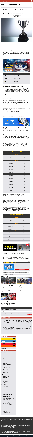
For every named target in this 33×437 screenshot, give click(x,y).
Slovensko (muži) (5, 386)
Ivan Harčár (8, 7)
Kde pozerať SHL (5, 372)
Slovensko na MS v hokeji (7, 391)
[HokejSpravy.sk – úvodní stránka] (4, 1)
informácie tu (18, 421)
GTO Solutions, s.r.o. (15, 432)
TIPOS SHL (27, 130)
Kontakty (5, 431)
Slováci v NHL (5, 380)
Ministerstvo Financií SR (10, 427)
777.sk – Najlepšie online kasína (8, 328)
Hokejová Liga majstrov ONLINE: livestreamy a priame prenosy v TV (8, 301)
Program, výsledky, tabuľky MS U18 (8, 398)
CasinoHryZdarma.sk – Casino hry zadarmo (24, 321)
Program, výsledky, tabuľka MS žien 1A (9, 404)
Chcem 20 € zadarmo (22, 269)
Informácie (14, 15)
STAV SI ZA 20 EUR (21, 116)
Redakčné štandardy (10, 431)
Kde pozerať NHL (5, 378)
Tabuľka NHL (5, 377)
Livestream (19, 15)
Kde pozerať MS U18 (6, 400)
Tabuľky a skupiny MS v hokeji (7, 394)
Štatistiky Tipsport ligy (6, 365)
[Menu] (31, 1)
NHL (10, 138)
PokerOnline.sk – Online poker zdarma (9, 327)
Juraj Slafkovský (5, 381)
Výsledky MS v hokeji (6, 393)
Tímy (18, 16)
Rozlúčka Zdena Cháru (6, 354)
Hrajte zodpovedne (16, 272)
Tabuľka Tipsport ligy (6, 363)
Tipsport (16, 81)
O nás (1, 431)
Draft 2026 (4, 382)
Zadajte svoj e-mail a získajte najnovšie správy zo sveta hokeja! (8, 309)
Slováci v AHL (5, 411)
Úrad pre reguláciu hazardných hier (19, 427)
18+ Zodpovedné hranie (7, 432)
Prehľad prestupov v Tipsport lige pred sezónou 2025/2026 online (7, 285)
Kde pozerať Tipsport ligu (7, 364)
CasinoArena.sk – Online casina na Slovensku (24, 320)
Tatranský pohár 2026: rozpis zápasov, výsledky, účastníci (23, 285)
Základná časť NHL (6, 376)
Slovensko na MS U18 (6, 399)
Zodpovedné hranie (29, 427)
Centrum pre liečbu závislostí (5, 428)
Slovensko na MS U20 (6, 403)
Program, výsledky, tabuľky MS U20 (8, 402)
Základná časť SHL (6, 369)
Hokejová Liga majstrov (6, 412)
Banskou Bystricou (10, 258)
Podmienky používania (18, 431)
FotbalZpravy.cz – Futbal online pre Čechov (24, 322)
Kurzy (15, 16)
